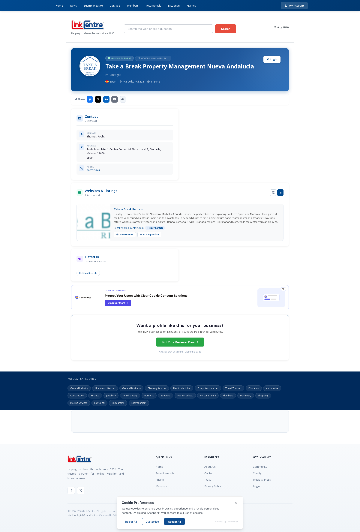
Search (225, 28)
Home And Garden (105, 388)
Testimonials (153, 5)
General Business (131, 388)
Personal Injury (208, 395)
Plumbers (228, 395)
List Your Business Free (178, 342)
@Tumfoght (113, 75)
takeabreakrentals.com (130, 228)
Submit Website (93, 5)
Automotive (272, 388)
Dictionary (174, 5)
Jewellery (111, 395)
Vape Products (185, 395)
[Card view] (273, 192)
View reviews (127, 234)
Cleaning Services (157, 388)
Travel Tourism (233, 388)
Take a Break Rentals (128, 209)
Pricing (160, 479)
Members (133, 5)
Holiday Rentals (88, 273)
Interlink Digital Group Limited (83, 515)
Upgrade (115, 5)
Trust (207, 479)
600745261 (93, 170)
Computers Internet (207, 388)
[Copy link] (123, 99)
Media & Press (262, 479)
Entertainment (138, 402)
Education (253, 388)
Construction (77, 395)
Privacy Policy (212, 486)
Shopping (263, 395)
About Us (210, 466)
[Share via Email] (114, 99)
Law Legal (99, 402)
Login (273, 59)
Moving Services (78, 402)
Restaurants (118, 402)
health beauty (130, 395)
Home (59, 5)
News (73, 5)
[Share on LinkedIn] (106, 99)
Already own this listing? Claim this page (180, 351)
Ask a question (151, 234)
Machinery (245, 395)
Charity (257, 473)
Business (149, 395)
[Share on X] (98, 99)
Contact (209, 473)
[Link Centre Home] (94, 25)
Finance (95, 395)
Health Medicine (181, 388)
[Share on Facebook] (90, 99)
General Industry (79, 388)
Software (165, 395)
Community (260, 466)
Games (191, 5)
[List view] (280, 192)
